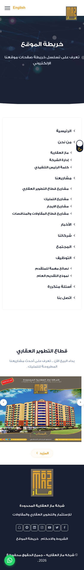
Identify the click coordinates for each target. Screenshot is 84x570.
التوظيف (64, 258)
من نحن (65, 142)
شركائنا (65, 236)
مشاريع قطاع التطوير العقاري (45, 189)
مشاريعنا (63, 178)
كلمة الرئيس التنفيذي (51, 167)
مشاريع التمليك (56, 199)
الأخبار (66, 224)
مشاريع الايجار (58, 206)
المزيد (44, 453)
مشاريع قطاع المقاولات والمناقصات (40, 214)
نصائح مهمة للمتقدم (52, 268)
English (19, 8)
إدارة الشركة (59, 160)
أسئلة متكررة (60, 287)
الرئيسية (64, 131)
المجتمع (64, 247)
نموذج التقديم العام (53, 276)
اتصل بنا (64, 298)
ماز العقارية (59, 153)
